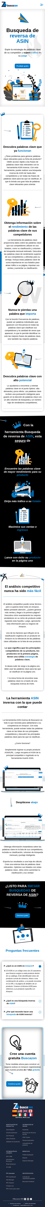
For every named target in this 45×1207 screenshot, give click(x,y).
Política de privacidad (30, 1203)
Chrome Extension (11, 1132)
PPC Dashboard (11, 1177)
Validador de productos (13, 1141)
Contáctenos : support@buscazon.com (23, 1205)
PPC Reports (10, 1183)
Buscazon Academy (28, 1181)
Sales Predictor (10, 1138)
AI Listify (8, 1167)
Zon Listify (9, 1156)
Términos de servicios (15, 1203)
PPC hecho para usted (13, 1189)
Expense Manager (27, 1161)
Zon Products (10, 1136)
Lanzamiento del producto (27, 1144)
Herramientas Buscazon (10, 1160)
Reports (24, 1158)
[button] (22, 966)
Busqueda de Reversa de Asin (29, 1133)
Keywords (25, 1129)
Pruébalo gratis (22, 66)
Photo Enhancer (11, 1164)
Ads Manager (10, 1180)
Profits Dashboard (27, 1155)
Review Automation (28, 1140)
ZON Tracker (26, 1137)
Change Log (10, 1186)
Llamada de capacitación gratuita (28, 1177)
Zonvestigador (10, 1129)
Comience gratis (22, 915)
